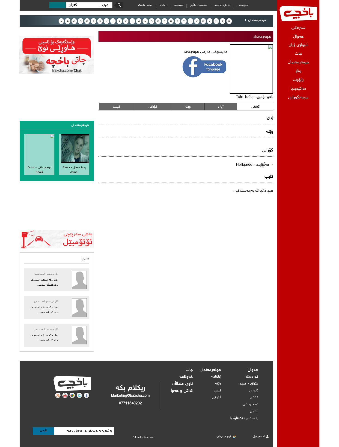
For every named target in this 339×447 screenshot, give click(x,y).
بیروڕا (85, 258)
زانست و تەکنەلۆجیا (244, 418)
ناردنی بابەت (145, 5)
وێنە (188, 107)
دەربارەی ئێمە (222, 5)
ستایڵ (254, 411)
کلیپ (116, 107)
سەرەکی (298, 28)
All (229, 21)
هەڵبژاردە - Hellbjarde (252, 165)
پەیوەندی (243, 5)
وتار (298, 71)
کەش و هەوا (182, 391)
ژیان (220, 107)
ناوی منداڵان (182, 384)
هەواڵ (253, 370)
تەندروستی (250, 404)
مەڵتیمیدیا (298, 88)
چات (298, 53)
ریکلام (163, 5)
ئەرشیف (178, 5)
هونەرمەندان (298, 62)
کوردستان (251, 376)
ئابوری (253, 390)
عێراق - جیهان (248, 383)
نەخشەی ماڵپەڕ (198, 5)
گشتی (255, 107)
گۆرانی (152, 107)
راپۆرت (298, 80)
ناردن (43, 430)
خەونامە (186, 377)
